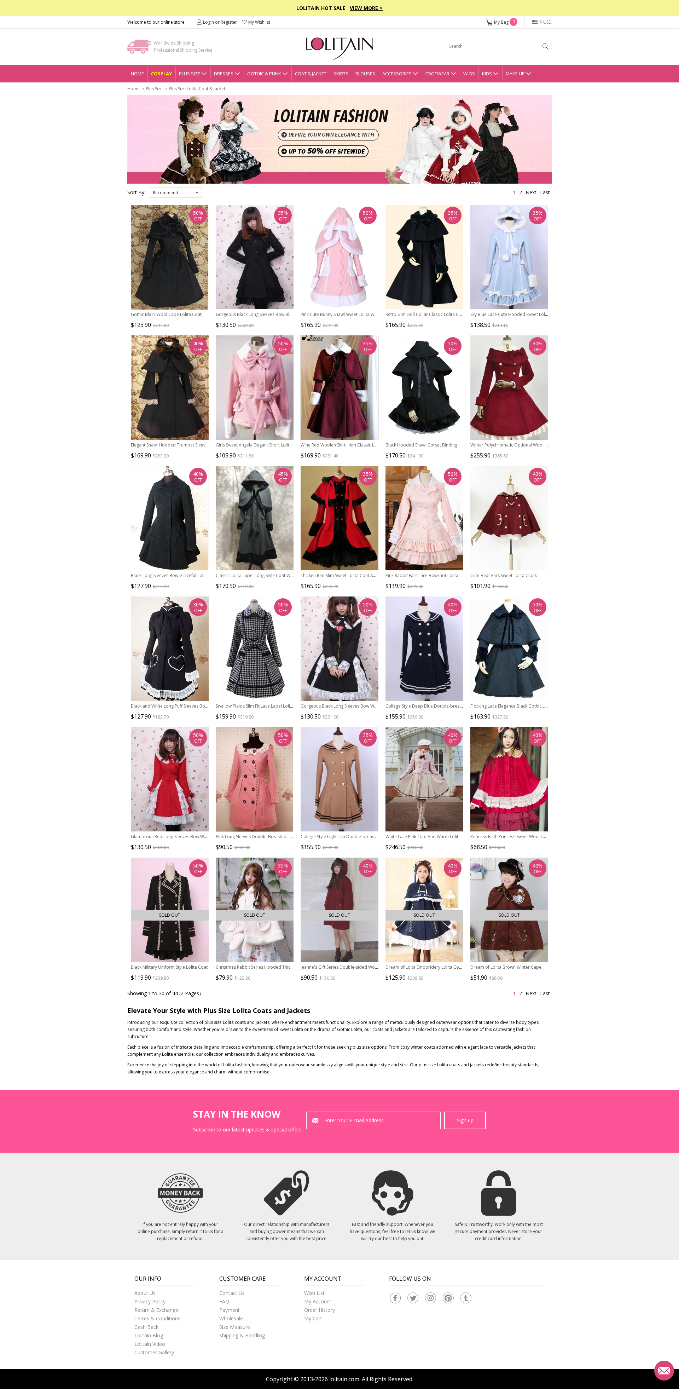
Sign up (465, 1120)
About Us (145, 1293)
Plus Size (189, 73)
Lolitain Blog (148, 1335)
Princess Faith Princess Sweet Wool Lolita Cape (516, 837)
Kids (487, 73)
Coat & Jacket (310, 73)
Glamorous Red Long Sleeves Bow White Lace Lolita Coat (187, 837)
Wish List (314, 1293)
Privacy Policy (150, 1301)
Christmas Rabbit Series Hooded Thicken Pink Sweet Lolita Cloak (280, 967)
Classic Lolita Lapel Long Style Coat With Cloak (262, 575)
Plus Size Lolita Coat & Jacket (197, 89)
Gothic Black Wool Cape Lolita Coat (166, 314)
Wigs (469, 73)
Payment (229, 1310)
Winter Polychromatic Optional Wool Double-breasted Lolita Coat (536, 445)
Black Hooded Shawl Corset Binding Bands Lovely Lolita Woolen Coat (454, 445)
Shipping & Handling (242, 1335)
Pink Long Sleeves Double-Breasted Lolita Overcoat (267, 837)
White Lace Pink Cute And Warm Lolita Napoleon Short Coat (444, 837)
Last (545, 192)
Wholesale (231, 1318)
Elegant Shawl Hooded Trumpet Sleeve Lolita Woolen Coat (189, 445)
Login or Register (220, 22)
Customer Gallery (154, 1352)
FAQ (224, 1301)
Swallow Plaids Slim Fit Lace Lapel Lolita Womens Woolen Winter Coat (285, 706)
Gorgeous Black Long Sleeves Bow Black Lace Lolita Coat (272, 314)
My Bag (504, 22)
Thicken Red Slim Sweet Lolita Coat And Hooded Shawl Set (358, 575)
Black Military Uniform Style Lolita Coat (169, 967)
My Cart (313, 1318)
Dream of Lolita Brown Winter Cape (505, 967)
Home (137, 73)
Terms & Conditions (157, 1318)
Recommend (165, 193)
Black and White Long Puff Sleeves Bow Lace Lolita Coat (186, 706)
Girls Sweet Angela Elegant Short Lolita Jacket (260, 445)
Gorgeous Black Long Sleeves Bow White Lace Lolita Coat (357, 706)
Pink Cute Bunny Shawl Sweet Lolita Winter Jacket (348, 314)
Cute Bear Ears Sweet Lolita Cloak (503, 575)
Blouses (365, 73)
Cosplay (161, 73)
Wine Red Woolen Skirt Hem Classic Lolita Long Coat (353, 445)
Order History (319, 1310)
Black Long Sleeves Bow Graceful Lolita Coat (175, 575)
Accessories (397, 73)
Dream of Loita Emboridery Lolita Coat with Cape (434, 967)
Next (531, 192)
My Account (317, 1301)
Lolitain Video (149, 1344)
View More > (366, 8)
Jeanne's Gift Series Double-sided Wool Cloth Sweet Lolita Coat (363, 967)
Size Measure (234, 1327)
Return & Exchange (156, 1310)
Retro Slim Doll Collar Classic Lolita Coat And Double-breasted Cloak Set (457, 314)
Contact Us (232, 1293)
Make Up (515, 73)
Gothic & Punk (264, 73)
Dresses (223, 73)
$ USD (545, 22)
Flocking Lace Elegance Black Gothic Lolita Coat (517, 706)
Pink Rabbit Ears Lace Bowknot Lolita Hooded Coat (436, 575)
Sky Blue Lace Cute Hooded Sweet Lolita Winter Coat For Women (534, 314)
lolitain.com (344, 1379)
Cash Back (146, 1327)
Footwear (437, 73)
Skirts (340, 73)
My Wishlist (259, 22)
